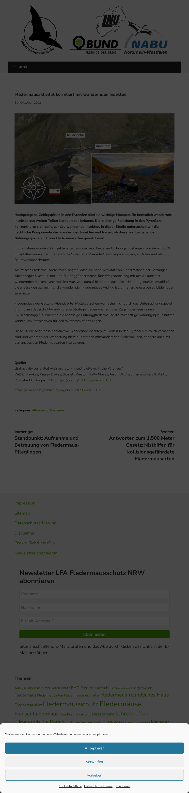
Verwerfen (94, 761)
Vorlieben (94, 775)
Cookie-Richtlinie (70, 786)
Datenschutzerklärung (98, 786)
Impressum (123, 786)
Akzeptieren (95, 748)
